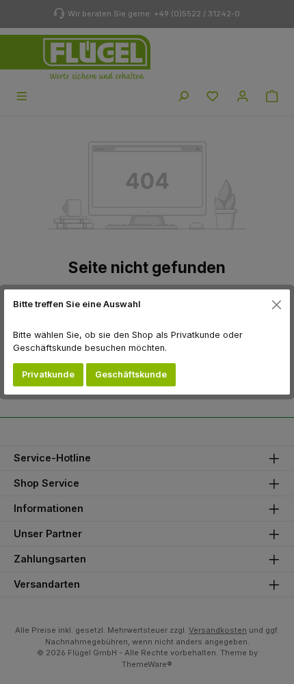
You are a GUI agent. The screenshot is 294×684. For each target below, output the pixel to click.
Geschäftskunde (131, 374)
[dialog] (147, 342)
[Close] (277, 304)
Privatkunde (48, 374)
